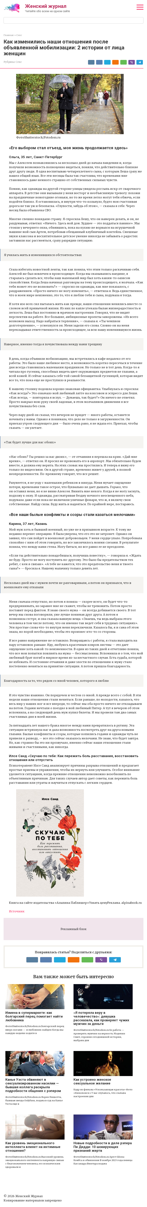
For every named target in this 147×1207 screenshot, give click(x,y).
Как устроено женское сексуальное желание (92, 1081)
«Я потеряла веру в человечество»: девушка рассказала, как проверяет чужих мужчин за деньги (101, 1018)
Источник (17, 911)
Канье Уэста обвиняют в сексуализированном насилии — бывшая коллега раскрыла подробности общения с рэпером (33, 1085)
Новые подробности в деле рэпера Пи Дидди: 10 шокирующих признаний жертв (103, 1147)
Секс (19, 62)
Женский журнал (46, 6)
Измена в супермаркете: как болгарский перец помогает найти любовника (34, 1016)
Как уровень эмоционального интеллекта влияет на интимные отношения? (32, 1147)
